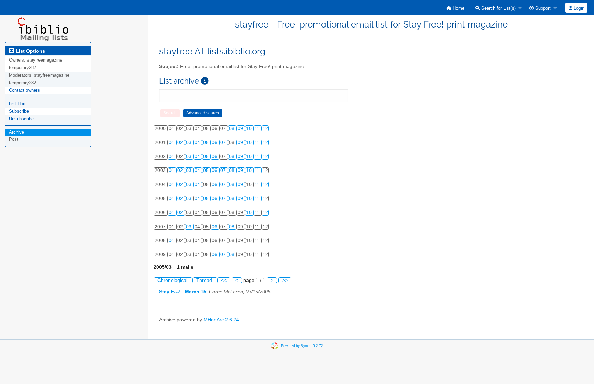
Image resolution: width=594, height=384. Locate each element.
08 (232, 128)
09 (241, 128)
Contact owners (24, 90)
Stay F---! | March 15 (182, 291)
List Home (19, 103)
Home (457, 7)
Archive (16, 132)
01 (172, 142)
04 (198, 142)
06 (215, 142)
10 (249, 128)
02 (180, 142)
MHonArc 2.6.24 (221, 319)
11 (258, 128)
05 (206, 142)
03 (189, 142)
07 (223, 142)
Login (578, 7)
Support (542, 7)
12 (265, 128)
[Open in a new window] (205, 81)
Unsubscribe (21, 118)
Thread (204, 280)
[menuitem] (455, 7)
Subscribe (19, 111)
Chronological (173, 280)
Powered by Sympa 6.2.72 (302, 346)
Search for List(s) (498, 7)
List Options (29, 51)
